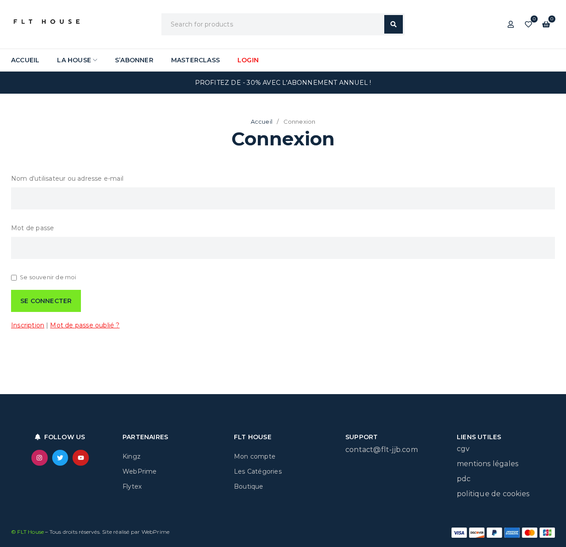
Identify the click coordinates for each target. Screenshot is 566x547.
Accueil (261, 121)
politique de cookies (493, 494)
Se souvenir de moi (48, 277)
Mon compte (254, 456)
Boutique (249, 486)
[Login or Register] (511, 24)
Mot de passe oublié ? (84, 325)
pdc (464, 479)
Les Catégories (258, 471)
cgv (463, 448)
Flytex (132, 486)
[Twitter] (60, 458)
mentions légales (487, 464)
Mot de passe (32, 228)
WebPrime (139, 471)
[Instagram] (39, 458)
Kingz (131, 456)
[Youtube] (80, 458)
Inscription (27, 325)
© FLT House (28, 531)
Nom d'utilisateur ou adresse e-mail (67, 178)
